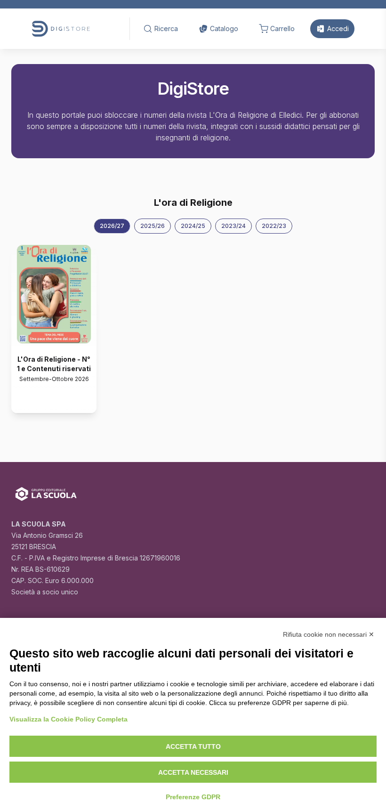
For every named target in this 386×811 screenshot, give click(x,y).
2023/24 (233, 225)
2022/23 (274, 225)
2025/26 (152, 225)
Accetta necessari (193, 772)
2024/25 (193, 225)
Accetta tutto (193, 746)
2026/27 (112, 225)
